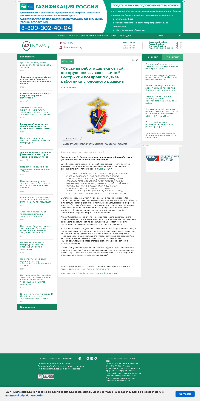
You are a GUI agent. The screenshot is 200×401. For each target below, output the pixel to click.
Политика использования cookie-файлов (59, 369)
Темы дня (152, 57)
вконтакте (64, 43)
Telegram (91, 358)
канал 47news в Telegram (91, 269)
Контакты (55, 359)
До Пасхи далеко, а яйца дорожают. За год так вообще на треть (36, 66)
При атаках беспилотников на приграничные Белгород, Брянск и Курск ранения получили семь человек (36, 231)
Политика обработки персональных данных (61, 366)
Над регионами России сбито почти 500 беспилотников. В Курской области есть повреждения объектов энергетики (36, 281)
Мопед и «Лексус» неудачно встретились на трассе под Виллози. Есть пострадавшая (35, 201)
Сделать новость (72, 47)
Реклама (67, 359)
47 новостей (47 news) (118, 358)
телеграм (68, 43)
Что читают (173, 57)
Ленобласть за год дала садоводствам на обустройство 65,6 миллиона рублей (35, 264)
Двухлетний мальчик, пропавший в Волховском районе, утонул (159, 124)
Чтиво (113, 36)
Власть (62, 36)
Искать (180, 36)
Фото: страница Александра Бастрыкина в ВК (83, 152)
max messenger (71, 43)
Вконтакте (88, 358)
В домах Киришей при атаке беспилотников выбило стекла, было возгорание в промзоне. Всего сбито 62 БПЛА (162, 113)
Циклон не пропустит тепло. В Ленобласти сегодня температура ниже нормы (36, 298)
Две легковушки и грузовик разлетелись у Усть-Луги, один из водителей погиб (161, 77)
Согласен (185, 394)
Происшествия (88, 36)
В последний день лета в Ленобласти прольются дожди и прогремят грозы (161, 66)
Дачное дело (124, 36)
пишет (100, 169)
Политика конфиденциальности (54, 364)
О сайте (42, 359)
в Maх (107, 269)
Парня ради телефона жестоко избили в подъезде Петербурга (35, 142)
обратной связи (109, 273)
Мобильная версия (61, 43)
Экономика (73, 36)
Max (95, 358)
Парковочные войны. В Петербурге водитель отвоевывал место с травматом (32, 247)
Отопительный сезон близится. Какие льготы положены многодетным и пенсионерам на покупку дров (36, 113)
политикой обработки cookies (24, 396)
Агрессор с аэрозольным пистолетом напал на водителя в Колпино (33, 215)
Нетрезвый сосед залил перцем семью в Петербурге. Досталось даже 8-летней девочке (35, 186)
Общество (102, 36)
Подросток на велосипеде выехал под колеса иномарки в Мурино (35, 171)
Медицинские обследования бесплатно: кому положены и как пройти (160, 135)
